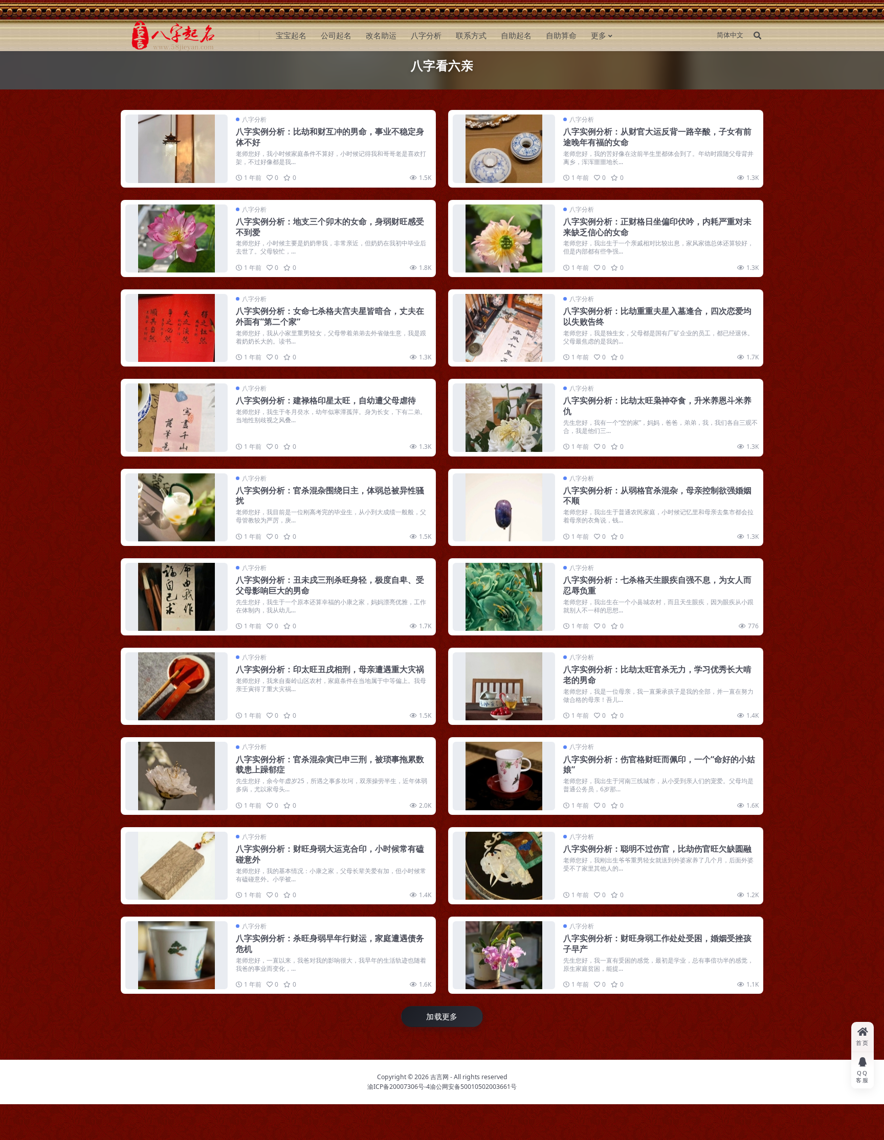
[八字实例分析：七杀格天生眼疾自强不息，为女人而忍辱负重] (504, 597)
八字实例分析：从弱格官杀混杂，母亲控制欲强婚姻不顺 (657, 496)
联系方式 (471, 35)
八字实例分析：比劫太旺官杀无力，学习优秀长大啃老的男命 (657, 675)
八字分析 (426, 35)
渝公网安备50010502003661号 (473, 1086)
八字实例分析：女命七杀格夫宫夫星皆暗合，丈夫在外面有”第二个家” (330, 316)
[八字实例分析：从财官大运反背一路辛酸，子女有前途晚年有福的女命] (504, 149)
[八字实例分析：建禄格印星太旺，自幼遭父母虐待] (176, 417)
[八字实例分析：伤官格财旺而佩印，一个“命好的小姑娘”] (504, 776)
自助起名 (516, 35)
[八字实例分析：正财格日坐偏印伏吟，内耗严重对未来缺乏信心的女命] (504, 238)
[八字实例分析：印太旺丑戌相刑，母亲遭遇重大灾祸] (176, 686)
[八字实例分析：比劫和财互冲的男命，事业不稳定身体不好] (176, 149)
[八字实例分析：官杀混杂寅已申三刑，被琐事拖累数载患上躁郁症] (176, 776)
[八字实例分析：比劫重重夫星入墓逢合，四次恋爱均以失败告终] (504, 328)
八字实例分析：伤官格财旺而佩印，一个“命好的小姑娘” (659, 765)
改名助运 (381, 35)
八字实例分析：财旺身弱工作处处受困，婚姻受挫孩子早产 (657, 943)
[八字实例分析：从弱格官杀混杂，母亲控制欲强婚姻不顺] (504, 507)
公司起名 (336, 35)
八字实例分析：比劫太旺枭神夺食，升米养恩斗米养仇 (657, 406)
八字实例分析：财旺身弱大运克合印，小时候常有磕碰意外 (330, 854)
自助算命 (561, 35)
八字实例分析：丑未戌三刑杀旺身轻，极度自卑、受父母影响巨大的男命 (330, 585)
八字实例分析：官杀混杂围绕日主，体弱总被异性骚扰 (330, 496)
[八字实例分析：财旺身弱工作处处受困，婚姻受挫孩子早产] (504, 955)
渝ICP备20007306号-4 (398, 1086)
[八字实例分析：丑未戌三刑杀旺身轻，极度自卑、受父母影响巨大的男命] (176, 597)
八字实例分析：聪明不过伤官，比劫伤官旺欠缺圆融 (657, 848)
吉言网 (439, 1077)
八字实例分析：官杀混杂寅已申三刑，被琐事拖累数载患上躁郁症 (330, 765)
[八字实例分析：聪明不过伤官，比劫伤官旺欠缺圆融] (504, 866)
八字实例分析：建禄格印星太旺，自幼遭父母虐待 (326, 400)
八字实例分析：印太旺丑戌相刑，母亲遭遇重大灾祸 (330, 669)
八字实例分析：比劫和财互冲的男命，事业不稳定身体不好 (330, 137)
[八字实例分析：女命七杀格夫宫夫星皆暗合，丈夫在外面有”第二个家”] (176, 328)
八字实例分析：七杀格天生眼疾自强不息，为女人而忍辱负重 (657, 585)
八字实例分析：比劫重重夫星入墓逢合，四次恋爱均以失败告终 (657, 316)
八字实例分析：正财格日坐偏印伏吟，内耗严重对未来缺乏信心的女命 (657, 227)
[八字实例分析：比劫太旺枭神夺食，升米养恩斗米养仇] (504, 417)
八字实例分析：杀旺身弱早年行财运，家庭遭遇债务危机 (330, 943)
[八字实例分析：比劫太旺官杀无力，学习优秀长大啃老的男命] (504, 686)
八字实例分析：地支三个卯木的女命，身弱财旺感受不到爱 (330, 227)
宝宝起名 (291, 35)
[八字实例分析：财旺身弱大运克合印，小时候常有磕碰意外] (176, 866)
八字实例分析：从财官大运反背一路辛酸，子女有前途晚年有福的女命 (657, 137)
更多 (598, 35)
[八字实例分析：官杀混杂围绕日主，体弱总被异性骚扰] (176, 507)
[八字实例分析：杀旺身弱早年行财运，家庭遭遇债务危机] (176, 955)
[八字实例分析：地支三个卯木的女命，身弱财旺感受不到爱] (176, 238)
